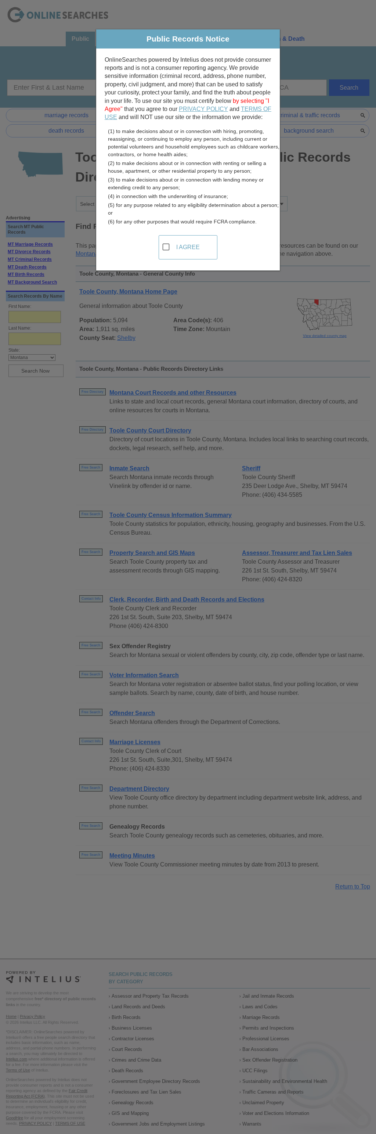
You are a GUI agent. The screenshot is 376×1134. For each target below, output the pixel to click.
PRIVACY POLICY (203, 109)
